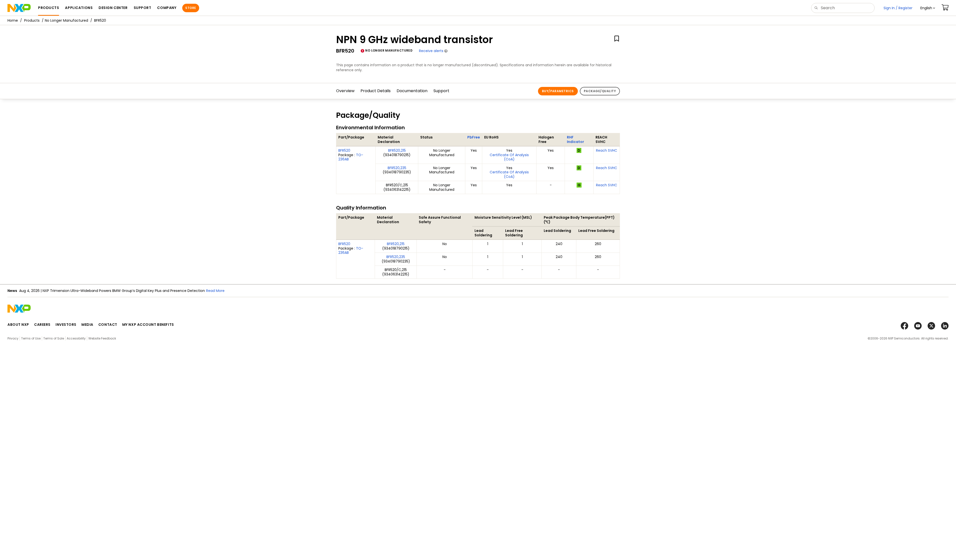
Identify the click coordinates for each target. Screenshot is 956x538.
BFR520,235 (397, 167)
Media (87, 324)
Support (441, 91)
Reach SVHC (606, 150)
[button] (928, 7)
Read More (215, 290)
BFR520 (344, 150)
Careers (42, 324)
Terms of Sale (53, 338)
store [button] (190, 8)
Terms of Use (31, 338)
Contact (107, 324)
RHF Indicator (575, 139)
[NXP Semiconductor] (19, 8)
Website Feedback (102, 338)
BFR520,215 (397, 150)
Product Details (375, 91)
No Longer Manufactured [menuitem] (66, 20)
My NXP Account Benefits (148, 324)
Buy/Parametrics (558, 91)
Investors (66, 324)
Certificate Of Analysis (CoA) (509, 157)
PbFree (473, 137)
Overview (345, 91)
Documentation (412, 91)
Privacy (12, 338)
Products (32, 20)
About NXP (18, 324)
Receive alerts (431, 50)
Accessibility (76, 338)
